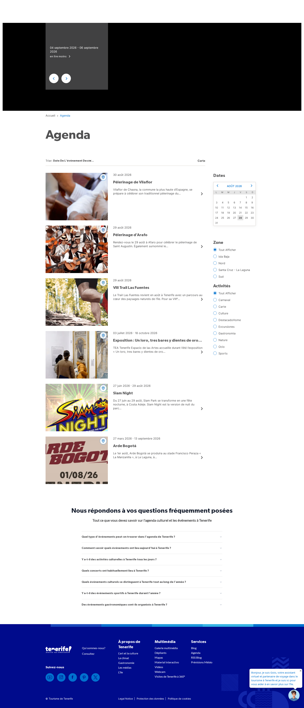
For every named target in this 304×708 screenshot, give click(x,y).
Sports (222, 353)
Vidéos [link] (159, 667)
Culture (223, 313)
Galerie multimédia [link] (166, 648)
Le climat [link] (123, 658)
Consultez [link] (88, 653)
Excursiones (226, 326)
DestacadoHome (229, 320)
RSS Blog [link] (196, 657)
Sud (221, 276)
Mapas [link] (159, 657)
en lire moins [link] (58, 56)
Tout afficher (227, 250)
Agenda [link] (195, 652)
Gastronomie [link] (126, 662)
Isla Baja (223, 256)
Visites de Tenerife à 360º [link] (170, 676)
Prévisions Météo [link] (201, 662)
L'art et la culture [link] (128, 653)
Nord (221, 263)
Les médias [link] (124, 667)
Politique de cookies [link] (179, 698)
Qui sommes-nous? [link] (93, 648)
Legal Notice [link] (125, 698)
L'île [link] (120, 672)
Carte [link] (201, 160)
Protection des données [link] (150, 698)
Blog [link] (194, 648)
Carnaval (224, 300)
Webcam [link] (160, 671)
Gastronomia (227, 333)
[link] (50, 115)
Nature (222, 340)
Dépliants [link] (160, 652)
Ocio (221, 346)
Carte (222, 306)
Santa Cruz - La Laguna (234, 270)
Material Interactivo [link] (167, 662)
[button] (54, 78)
